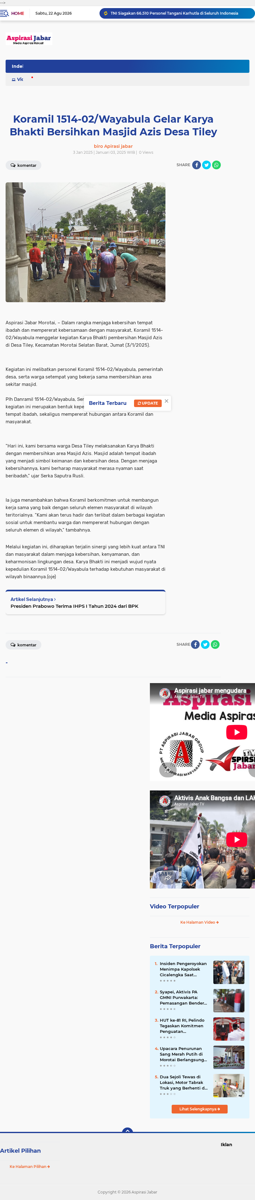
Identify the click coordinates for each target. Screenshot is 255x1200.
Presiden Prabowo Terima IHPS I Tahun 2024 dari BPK (74, 606)
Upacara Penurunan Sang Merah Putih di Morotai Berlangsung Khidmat (182, 1054)
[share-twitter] (206, 165)
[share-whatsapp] (216, 165)
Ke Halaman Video (198, 922)
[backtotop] (127, 1133)
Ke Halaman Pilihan (28, 1166)
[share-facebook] (196, 165)
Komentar (26, 645)
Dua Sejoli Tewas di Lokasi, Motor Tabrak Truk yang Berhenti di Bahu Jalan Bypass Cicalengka (183, 1082)
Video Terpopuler (174, 906)
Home (17, 13)
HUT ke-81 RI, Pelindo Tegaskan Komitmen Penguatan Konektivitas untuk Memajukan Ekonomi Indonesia (182, 1026)
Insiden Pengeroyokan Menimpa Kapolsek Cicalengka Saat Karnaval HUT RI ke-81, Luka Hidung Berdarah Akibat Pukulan (184, 969)
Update (149, 403)
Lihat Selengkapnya (198, 1109)
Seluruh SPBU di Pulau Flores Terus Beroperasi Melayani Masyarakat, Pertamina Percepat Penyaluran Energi (180, 13)
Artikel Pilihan (20, 1150)
